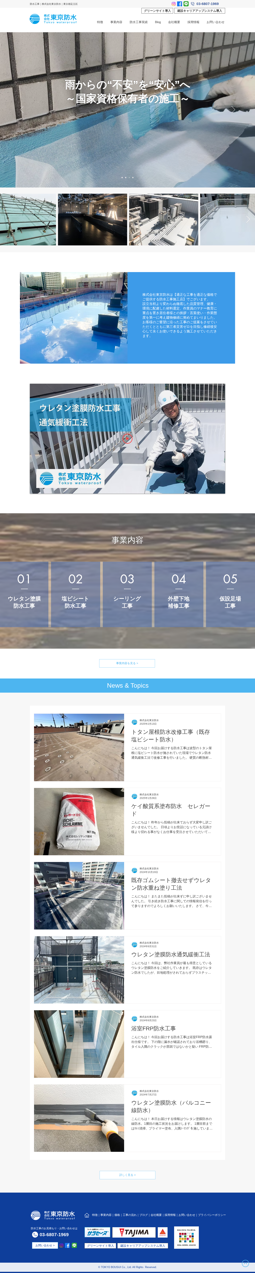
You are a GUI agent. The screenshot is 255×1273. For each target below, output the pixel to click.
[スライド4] (132, 177)
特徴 (95, 1214)
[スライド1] (122, 177)
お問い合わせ (186, 1214)
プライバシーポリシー (212, 1214)
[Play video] (127, 439)
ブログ (143, 1214)
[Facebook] (179, 3)
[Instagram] (173, 3)
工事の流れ (130, 1214)
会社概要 (156, 1214)
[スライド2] (125, 177)
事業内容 (106, 1214)
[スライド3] (129, 177)
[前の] (22, 110)
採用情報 (170, 1214)
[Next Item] (248, 220)
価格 (117, 1214)
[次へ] (233, 110)
